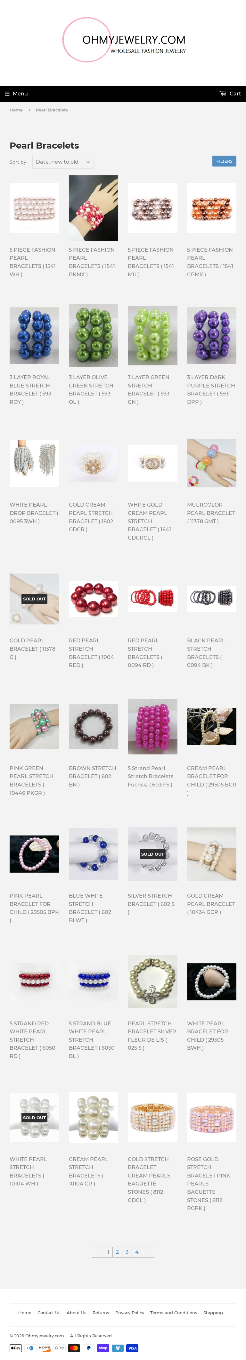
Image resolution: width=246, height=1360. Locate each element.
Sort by (18, 162)
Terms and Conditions (173, 1312)
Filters (224, 161)
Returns (101, 1312)
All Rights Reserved (91, 1335)
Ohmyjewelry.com (44, 1335)
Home (16, 109)
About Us (76, 1312)
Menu (20, 94)
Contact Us (49, 1312)
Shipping (213, 1312)
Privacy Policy (129, 1312)
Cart (234, 94)
